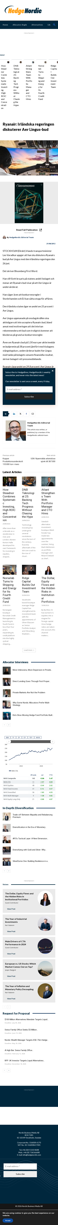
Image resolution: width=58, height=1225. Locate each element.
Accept (7, 1220)
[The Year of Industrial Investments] (45, 923)
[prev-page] (4, 725)
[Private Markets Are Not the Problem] (7, 693)
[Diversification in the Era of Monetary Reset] (7, 828)
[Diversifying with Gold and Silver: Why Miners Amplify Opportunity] (7, 851)
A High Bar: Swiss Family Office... (19, 1050)
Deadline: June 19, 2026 (13, 1033)
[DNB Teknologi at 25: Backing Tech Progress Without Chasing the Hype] (21, 62)
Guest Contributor (11, 903)
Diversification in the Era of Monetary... (29, 827)
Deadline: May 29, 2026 (13, 1043)
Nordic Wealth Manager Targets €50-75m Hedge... (27, 1040)
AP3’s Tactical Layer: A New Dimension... (30, 838)
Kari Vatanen (9, 925)
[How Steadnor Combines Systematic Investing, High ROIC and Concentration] (8, 62)
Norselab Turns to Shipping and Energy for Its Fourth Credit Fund (9, 589)
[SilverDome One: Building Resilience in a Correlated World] (7, 862)
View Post (11, 909)
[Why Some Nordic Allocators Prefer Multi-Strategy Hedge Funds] (7, 705)
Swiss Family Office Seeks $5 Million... (21, 1030)
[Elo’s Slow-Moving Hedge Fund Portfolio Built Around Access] (7, 716)
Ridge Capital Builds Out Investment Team (29, 584)
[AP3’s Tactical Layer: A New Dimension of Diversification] (7, 839)
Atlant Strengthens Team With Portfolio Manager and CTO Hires (48, 501)
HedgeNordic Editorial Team (21, 237)
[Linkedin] (14, 413)
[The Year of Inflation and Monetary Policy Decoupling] (45, 991)
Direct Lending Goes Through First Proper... (31, 681)
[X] (20, 413)
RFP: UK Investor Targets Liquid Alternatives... (25, 1060)
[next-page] (8, 725)
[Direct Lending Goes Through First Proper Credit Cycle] (7, 682)
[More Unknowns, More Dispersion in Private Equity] (7, 671)
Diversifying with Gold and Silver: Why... (29, 850)
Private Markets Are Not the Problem (29, 692)
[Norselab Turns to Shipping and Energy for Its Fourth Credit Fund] (46, 62)
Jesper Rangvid (10, 970)
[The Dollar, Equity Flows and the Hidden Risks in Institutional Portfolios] (48, 570)
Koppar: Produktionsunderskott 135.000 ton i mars (13, 461)
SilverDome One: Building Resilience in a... (31, 861)
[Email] (32, 413)
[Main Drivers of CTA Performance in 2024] (45, 946)
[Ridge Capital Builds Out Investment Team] (29, 570)
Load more (28, 650)
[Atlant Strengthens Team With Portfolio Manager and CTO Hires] (33, 62)
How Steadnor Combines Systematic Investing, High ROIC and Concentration (4, 86)
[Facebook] (26, 413)
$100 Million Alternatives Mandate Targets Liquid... (27, 1019)
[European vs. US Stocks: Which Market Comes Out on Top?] (45, 968)
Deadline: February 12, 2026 (15, 1054)
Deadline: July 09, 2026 (13, 1023)
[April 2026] (29, 203)
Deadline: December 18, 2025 (15, 1064)
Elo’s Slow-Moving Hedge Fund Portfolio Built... (33, 715)
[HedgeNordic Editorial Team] (5, 237)
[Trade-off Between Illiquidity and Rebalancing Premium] (7, 817)
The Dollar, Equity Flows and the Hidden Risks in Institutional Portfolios (48, 589)
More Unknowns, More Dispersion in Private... (32, 670)
